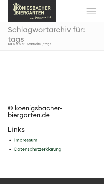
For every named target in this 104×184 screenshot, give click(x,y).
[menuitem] (88, 11)
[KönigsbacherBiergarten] (43, 11)
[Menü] (88, 11)
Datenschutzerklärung (37, 149)
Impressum (25, 140)
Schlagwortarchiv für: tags (46, 34)
